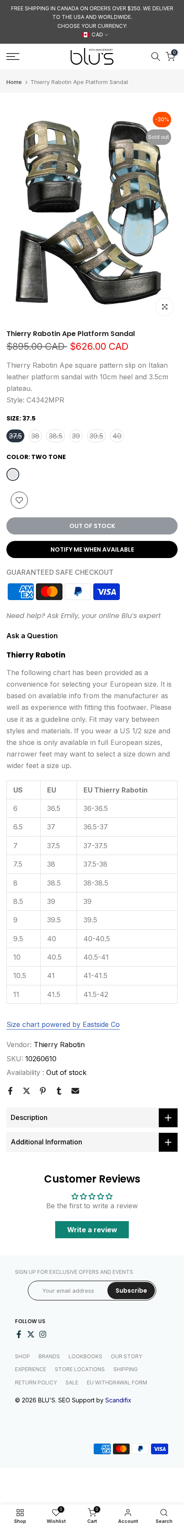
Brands (49, 1356)
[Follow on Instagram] (43, 1334)
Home (14, 82)
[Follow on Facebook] (19, 1334)
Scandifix (118, 1400)
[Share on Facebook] (10, 1091)
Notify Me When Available (92, 549)
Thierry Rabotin (59, 1044)
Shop (22, 1356)
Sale (71, 1382)
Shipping (125, 1369)
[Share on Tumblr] (59, 1091)
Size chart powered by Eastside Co (63, 1024)
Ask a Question (32, 635)
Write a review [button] (92, 1229)
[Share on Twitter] (26, 1091)
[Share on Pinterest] (43, 1091)
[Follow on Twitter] (31, 1334)
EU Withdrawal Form (117, 1382)
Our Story (126, 1356)
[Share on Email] (75, 1091)
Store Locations (80, 1369)
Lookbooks (85, 1356)
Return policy (36, 1382)
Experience (30, 1369)
